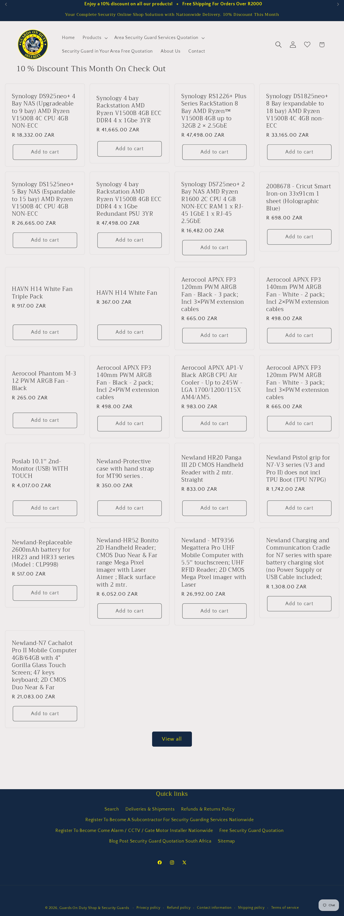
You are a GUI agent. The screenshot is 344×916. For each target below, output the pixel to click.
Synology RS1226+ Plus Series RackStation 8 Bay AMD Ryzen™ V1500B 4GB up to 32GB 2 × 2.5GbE (214, 111)
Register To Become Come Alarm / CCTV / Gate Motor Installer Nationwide (134, 830)
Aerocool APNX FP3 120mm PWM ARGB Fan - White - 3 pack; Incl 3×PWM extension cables (297, 382)
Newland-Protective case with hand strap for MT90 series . (125, 469)
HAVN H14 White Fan (126, 292)
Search (112, 809)
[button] (94, 38)
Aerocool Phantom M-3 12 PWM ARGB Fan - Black (44, 381)
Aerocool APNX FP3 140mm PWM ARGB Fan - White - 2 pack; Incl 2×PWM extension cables (297, 294)
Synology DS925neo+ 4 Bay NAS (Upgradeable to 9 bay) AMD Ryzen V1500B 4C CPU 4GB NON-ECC (44, 111)
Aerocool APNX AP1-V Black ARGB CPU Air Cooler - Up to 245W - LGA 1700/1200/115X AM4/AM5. (212, 382)
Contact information (214, 908)
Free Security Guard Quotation (251, 830)
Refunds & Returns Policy (208, 809)
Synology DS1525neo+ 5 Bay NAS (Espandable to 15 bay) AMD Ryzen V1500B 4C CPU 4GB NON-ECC (44, 199)
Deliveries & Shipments (150, 809)
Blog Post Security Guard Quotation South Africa (160, 841)
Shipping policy (251, 908)
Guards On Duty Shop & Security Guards (94, 908)
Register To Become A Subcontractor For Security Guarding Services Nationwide (169, 819)
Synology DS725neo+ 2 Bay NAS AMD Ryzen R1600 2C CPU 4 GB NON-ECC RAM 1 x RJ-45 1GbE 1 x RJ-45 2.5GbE (213, 203)
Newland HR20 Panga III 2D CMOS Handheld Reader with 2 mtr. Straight (212, 469)
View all (172, 739)
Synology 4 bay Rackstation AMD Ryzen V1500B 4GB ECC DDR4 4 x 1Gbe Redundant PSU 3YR (129, 199)
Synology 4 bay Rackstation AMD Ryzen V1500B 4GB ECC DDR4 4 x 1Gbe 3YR (129, 109)
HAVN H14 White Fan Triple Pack (42, 292)
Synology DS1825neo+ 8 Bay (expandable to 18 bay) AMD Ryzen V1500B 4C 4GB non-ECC (297, 111)
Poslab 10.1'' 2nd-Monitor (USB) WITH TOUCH (40, 469)
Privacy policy (148, 908)
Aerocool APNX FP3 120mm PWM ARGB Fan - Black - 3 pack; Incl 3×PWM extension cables (212, 294)
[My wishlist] (307, 44)
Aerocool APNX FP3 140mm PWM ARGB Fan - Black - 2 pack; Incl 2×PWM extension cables (127, 382)
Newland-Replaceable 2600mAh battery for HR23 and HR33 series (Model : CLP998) (43, 553)
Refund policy (179, 908)
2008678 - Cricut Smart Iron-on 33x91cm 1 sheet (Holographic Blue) (298, 197)
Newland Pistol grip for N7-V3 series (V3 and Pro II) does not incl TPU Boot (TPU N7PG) (298, 469)
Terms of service (285, 908)
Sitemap (226, 841)
